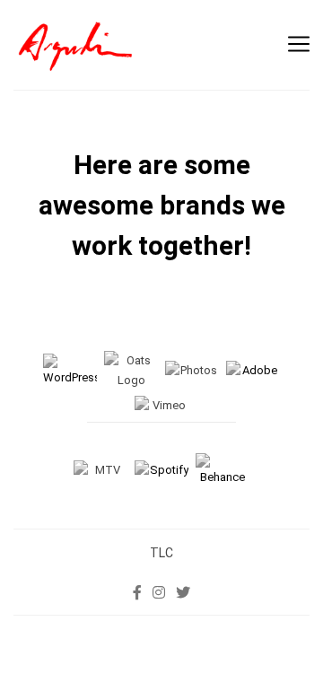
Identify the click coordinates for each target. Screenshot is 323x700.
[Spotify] (161, 469)
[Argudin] (76, 44)
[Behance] (222, 469)
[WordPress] (70, 370)
